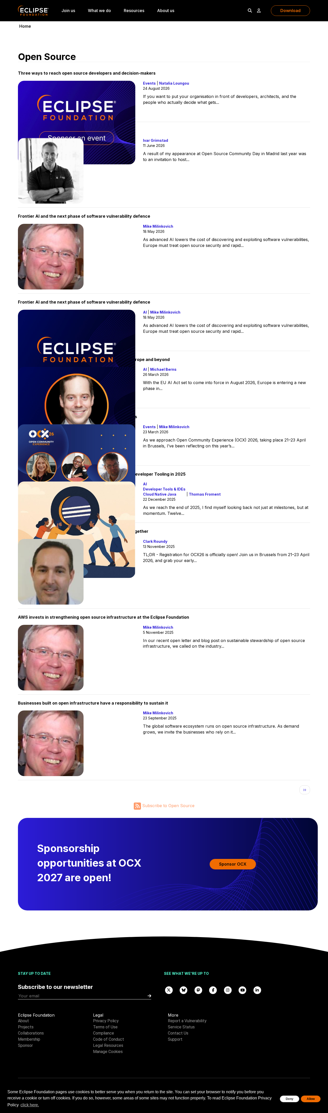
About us (165, 10)
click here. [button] (29, 1105)
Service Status (181, 1027)
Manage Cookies (108, 1051)
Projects (26, 1027)
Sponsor (25, 1045)
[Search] (250, 10)
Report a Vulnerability (187, 1020)
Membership (29, 1039)
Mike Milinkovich (158, 226)
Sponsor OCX (233, 864)
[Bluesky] (184, 990)
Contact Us (178, 1033)
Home (25, 26)
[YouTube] (243, 990)
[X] (169, 990)
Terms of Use (105, 1027)
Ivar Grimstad (155, 140)
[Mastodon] (198, 990)
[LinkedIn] (257, 990)
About (23, 1020)
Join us (68, 10)
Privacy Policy (106, 1020)
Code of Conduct (108, 1039)
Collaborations (31, 1033)
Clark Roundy (155, 541)
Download (290, 10)
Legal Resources (108, 1045)
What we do (99, 10)
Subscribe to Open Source (167, 805)
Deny (289, 1099)
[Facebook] (213, 990)
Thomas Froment (205, 494)
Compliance (103, 1033)
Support (175, 1039)
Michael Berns (163, 369)
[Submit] (149, 996)
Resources (134, 10)
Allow (311, 1099)
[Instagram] (228, 990)
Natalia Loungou (174, 83)
